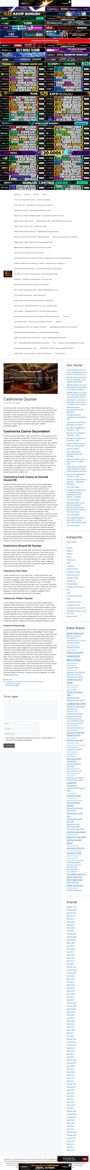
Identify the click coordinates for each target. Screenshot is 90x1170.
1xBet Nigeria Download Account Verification (63, 327)
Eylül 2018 (70, 1057)
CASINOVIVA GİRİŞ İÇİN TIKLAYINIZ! (45, 41)
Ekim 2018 (70, 1054)
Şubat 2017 (71, 1096)
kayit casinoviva (74, 879)
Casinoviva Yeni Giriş (75, 848)
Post (68, 590)
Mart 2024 (70, 982)
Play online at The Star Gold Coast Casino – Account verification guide (36, 274)
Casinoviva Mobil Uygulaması (74, 760)
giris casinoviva (72, 867)
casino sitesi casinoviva (73, 640)
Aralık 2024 (71, 955)
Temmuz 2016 (72, 1114)
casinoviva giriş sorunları (72, 711)
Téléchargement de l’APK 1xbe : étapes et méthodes (30, 327)
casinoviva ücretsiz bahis (72, 858)
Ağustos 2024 (71, 967)
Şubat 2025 (71, 949)
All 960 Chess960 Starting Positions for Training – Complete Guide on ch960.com (39, 263)
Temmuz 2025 (72, 937)
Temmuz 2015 (71, 1135)
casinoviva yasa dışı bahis (72, 834)
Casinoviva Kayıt (74, 735)
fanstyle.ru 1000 (72, 578)
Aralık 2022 (71, 1027)
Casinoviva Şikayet (74, 862)
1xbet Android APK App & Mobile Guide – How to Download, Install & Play (36, 332)
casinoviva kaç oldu (75, 740)
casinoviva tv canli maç (37, 681)
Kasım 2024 (71, 958)
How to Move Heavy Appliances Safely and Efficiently (74, 454)
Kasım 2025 (71, 928)
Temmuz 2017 (71, 1084)
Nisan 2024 (71, 979)
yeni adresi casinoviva (72, 888)
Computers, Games (73, 572)
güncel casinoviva (74, 877)
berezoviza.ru (71, 560)
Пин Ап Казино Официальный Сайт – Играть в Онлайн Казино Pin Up (36, 290)
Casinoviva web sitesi (75, 829)
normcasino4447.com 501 (76, 587)
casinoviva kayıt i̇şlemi (72, 737)
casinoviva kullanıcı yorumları (73, 742)
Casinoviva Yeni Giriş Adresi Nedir (74, 850)
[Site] (22, 69)
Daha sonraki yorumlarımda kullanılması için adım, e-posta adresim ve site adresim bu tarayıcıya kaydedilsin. (30, 739)
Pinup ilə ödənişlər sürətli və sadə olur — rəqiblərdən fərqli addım (76, 482)
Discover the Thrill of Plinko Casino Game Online (29, 253)
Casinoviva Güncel (74, 716)
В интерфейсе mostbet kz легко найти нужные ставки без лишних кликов (76, 520)
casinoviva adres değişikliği (73, 645)
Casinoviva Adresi (73, 647)
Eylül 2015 (70, 1129)
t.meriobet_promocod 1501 (76, 608)
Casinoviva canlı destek (74, 681)
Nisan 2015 (70, 1144)
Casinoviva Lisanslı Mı (71, 745)
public (69, 593)
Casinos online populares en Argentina (65, 237)
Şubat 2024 (71, 985)
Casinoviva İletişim (80, 860)
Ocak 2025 (70, 952)
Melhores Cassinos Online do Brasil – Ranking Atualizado (31, 237)
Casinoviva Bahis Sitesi (74, 657)
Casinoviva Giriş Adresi (76, 707)
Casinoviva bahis (75, 652)
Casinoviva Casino (72, 689)
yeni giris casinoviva (74, 890)
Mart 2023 (70, 1018)
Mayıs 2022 (71, 1048)
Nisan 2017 (70, 1093)
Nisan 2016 (71, 1123)
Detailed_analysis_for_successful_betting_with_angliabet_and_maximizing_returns (76, 394)
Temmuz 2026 (72, 910)
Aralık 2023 (71, 991)
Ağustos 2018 (71, 1060)
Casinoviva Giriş (60, 353)
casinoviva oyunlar (24, 681)
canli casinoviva (72, 638)
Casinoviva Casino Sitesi (74, 693)
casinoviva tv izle (73, 824)
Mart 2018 (70, 1069)
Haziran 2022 (71, 1045)
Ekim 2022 (70, 1033)
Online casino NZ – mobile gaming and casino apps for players (33, 205)
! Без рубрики (71, 542)
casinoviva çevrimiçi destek (73, 855)
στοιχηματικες (72, 616)
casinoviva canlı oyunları (72, 687)
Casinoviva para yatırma (75, 778)
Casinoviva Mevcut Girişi (72, 751)
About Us (36, 194)
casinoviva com (73, 697)
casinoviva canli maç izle (76, 672)
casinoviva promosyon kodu (76, 789)
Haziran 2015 (71, 1138)
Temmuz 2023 (72, 1006)
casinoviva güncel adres (74, 718)
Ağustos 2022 (71, 1039)
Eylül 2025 (70, 931)
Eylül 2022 (70, 1036)
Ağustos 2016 (71, 1111)
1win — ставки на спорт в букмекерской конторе (68, 343)
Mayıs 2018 (71, 1066)
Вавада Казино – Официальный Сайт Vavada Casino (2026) (32, 247)
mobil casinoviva (73, 882)
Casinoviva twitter (73, 826)
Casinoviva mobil (71, 754)
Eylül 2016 (70, 1108)
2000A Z (70, 551)
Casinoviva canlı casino (75, 677)
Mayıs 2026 (71, 916)
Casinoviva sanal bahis (72, 793)
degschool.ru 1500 (73, 575)
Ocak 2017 (70, 1099)
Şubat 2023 (71, 1021)
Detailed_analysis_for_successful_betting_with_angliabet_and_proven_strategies (76, 387)
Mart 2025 (70, 946)
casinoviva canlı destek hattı (73, 685)
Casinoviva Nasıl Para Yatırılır (73, 773)
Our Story (66, 316)
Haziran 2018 (71, 1063)
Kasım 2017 (71, 1078)
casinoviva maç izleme (74, 749)
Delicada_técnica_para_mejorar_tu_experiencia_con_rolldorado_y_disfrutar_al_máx (76, 372)
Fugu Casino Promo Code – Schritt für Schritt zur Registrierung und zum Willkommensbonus (43, 258)
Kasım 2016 (71, 1105)
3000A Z (70, 554)
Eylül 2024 (70, 964)
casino (69, 563)
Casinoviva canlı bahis (74, 674)
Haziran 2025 (71, 940)
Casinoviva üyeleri (71, 860)
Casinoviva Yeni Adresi (74, 841)
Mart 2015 (70, 1147)
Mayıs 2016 (71, 1120)
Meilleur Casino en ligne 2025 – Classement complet (30, 226)
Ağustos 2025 (71, 934)
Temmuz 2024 (72, 970)
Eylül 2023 (70, 1000)
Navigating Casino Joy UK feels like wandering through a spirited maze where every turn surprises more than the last (76, 507)
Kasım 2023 (71, 994)
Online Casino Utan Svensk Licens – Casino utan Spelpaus (32, 200)
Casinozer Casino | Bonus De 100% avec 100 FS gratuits (31, 284)
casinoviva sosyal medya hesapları (74, 800)
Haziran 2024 (71, 973)
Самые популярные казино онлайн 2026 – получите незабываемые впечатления (40, 337)
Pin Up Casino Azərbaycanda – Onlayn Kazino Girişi (30, 295)
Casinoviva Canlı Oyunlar (13, 683)
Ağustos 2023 (71, 1003)
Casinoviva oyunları (71, 775)
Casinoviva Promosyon (72, 784)
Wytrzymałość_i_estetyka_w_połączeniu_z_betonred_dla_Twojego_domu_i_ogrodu (76, 402)
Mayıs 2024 (71, 976)
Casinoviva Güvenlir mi (75, 728)
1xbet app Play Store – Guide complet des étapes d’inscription (33, 322)
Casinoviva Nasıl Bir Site (73, 768)
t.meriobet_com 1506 (74, 602)
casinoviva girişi (72, 709)
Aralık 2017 (70, 1075)
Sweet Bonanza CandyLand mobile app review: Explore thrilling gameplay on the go (76, 469)
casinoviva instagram (76, 732)
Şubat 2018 (71, 1072)
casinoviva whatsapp (76, 832)
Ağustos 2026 (71, 907)
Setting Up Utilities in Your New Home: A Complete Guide (76, 461)
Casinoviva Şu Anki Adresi (74, 865)
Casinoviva (17, 194)
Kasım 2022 (71, 1030)
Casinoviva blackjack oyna (72, 663)
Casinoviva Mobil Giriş (72, 756)
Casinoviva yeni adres (76, 837)
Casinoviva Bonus (71, 665)
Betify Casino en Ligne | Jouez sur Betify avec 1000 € (56, 348)
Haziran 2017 (71, 1087)
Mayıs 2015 (71, 1141)
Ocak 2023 (70, 1024)
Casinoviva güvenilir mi (73, 725)
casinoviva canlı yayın (12, 681)
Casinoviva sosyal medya (72, 798)
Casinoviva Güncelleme (12, 685)
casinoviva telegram (75, 808)
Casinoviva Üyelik (74, 853)
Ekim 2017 (70, 1081)
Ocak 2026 (70, 922)
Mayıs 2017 (71, 1090)
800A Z (69, 557)
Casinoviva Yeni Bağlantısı (72, 845)
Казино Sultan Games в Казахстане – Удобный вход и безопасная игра (36, 231)
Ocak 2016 (70, 1126)
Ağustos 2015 (71, 1132)
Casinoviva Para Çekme (75, 780)
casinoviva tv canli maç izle (74, 820)
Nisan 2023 (71, 1015)
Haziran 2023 (71, 1009)
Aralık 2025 (71, 925)
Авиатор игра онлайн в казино (23, 221)
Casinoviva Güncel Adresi (75, 721)
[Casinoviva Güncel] (8, 274)
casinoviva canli (72, 667)
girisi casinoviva (72, 869)
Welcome (27, 194)
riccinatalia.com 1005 (74, 596)
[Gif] (45, 94)
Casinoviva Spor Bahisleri (73, 804)
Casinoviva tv (72, 811)
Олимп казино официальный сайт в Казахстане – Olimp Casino (34, 300)
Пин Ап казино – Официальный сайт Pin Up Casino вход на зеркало (35, 311)
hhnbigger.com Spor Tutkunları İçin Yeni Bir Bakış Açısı (76, 417)
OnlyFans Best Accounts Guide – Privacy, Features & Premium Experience (37, 316)
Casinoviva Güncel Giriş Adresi (75, 723)
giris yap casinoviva (72, 871)
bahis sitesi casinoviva (74, 636)
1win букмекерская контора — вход (25, 348)
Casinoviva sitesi (74, 795)
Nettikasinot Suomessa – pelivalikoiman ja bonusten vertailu (32, 210)
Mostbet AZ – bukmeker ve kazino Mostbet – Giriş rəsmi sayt (33, 279)
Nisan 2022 (71, 1051)
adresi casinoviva (75, 633)
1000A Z (70, 548)
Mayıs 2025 (71, 943)
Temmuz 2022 (72, 1042)
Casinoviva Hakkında (72, 730)
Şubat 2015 (71, 1150)
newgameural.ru (72, 584)
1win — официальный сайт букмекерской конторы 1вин (31, 343)
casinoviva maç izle (73, 747)
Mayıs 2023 (71, 1012)
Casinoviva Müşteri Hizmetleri (74, 765)
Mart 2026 (70, 919)
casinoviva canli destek (72, 670)
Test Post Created (73, 449)
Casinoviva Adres (73, 643)
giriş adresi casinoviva (76, 874)
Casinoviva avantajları (71, 650)
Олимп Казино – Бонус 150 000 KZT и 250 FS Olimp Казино (32, 353)
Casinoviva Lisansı (81, 745)
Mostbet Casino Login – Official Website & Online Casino (54, 221)
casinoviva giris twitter (76, 700)
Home (44, 194)
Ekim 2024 (70, 961)
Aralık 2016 (70, 1102)
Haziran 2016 (71, 1117)
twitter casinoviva (75, 885)
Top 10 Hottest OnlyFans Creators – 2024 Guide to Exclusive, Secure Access (38, 269)
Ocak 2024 (70, 988)
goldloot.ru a (71, 581)
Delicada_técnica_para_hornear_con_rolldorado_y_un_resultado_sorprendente (76, 379)
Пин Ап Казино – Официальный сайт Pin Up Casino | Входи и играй (35, 306)
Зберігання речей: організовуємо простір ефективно (75, 409)
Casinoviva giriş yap (75, 714)
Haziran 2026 (71, 913)
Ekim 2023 (70, 997)
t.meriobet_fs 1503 (73, 605)
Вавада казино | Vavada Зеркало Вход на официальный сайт (33, 242)
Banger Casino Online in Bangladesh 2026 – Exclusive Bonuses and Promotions (38, 216)
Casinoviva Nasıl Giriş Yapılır (74, 771)
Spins (68, 599)
